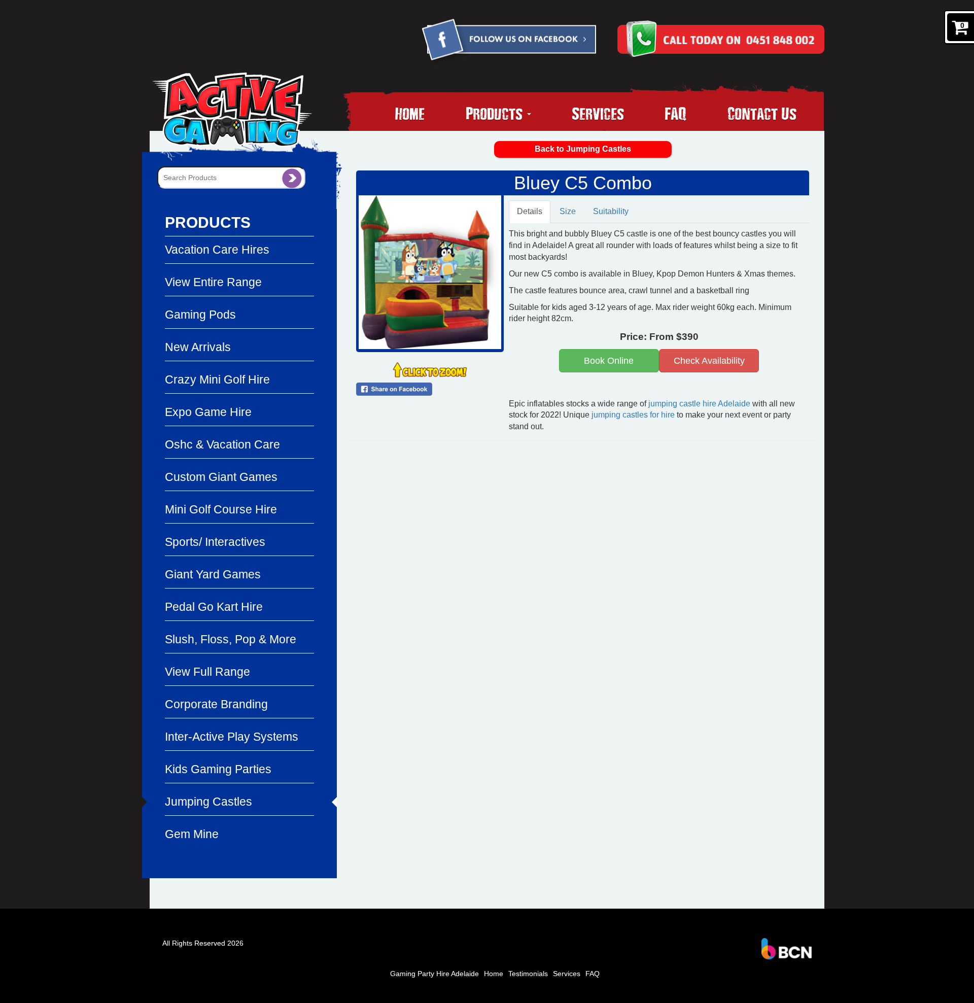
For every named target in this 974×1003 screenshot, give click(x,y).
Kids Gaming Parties (218, 769)
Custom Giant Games (221, 476)
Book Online (609, 361)
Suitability (611, 211)
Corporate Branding (216, 704)
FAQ (675, 113)
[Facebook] (508, 41)
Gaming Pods (200, 314)
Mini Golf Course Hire (221, 509)
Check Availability (709, 361)
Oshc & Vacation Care (222, 444)
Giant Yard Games (213, 574)
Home (410, 113)
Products (496, 113)
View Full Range (207, 671)
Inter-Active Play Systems (231, 736)
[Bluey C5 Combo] (430, 272)
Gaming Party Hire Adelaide (434, 974)
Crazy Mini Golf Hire (217, 379)
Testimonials (528, 974)
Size (568, 211)
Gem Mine (192, 834)
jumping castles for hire (633, 414)
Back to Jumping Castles (583, 149)
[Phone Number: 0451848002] (738, 39)
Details (529, 211)
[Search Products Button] (292, 178)
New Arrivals (198, 347)
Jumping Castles (208, 801)
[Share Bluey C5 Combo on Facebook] (430, 389)
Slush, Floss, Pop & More (230, 639)
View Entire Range (213, 282)
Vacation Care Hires (217, 249)
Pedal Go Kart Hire (214, 606)
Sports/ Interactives (215, 541)
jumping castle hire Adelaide (699, 403)
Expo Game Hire (208, 412)
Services (598, 113)
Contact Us (761, 113)
